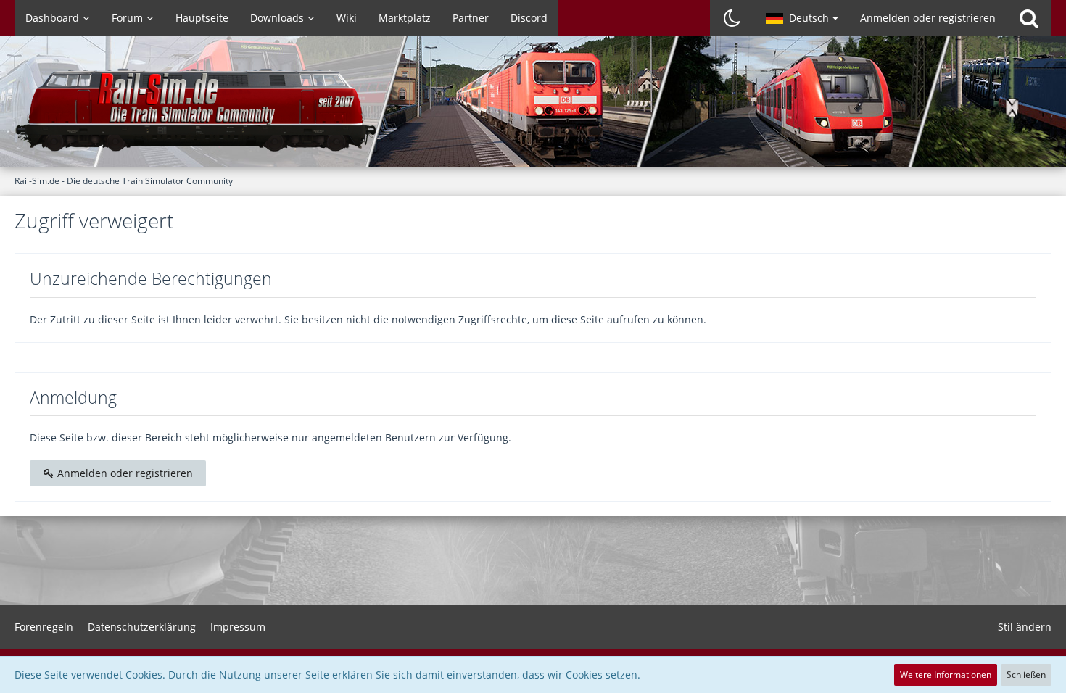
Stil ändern (1024, 627)
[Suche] (1029, 18)
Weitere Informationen (945, 674)
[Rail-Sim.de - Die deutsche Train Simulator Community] (533, 108)
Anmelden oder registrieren (928, 18)
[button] (802, 18)
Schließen (1026, 674)
